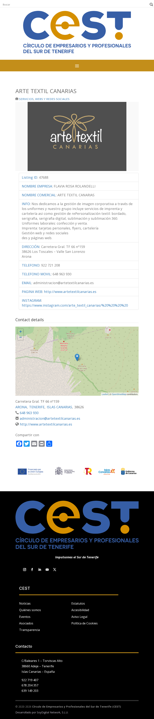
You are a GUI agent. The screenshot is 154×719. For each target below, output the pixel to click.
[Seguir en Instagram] (25, 570)
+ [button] (20, 331)
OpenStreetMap (119, 394)
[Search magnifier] (151, 4)
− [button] (20, 337)
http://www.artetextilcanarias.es (70, 291)
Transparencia (29, 630)
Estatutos (78, 603)
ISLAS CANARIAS (59, 407)
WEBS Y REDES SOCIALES (52, 99)
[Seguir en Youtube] (47, 570)
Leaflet (105, 394)
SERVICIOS (26, 99)
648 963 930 (29, 413)
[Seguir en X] (55, 570)
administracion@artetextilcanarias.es (50, 418)
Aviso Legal (79, 617)
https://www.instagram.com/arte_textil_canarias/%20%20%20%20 (75, 305)
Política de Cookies (84, 623)
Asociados (26, 623)
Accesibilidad (80, 610)
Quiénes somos (30, 610)
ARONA (21, 407)
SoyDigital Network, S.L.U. (52, 712)
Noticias (25, 603)
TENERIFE (37, 407)
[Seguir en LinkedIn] (40, 570)
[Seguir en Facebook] (32, 570)
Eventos (24, 617)
